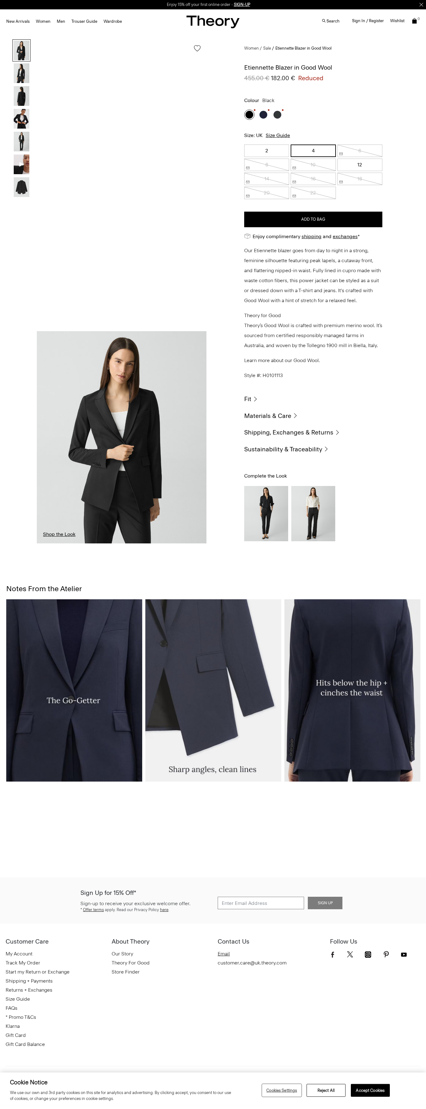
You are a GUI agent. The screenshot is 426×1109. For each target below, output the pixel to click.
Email (224, 954)
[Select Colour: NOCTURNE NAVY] (263, 115)
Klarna (13, 1026)
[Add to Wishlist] (196, 51)
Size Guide (278, 135)
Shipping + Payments (29, 981)
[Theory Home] (213, 21)
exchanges (345, 236)
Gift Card (16, 1035)
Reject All (326, 1090)
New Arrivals (18, 21)
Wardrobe (113, 21)
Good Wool (306, 360)
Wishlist (397, 20)
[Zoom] (195, 532)
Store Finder (126, 972)
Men (61, 21)
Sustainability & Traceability (283, 449)
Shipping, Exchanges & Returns (288, 432)
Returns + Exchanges (29, 990)
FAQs (11, 1008)
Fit (247, 399)
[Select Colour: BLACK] (249, 115)
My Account (19, 954)
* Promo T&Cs (21, 1017)
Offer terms (93, 909)
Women (43, 21)
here (164, 909)
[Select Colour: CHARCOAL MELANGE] (277, 115)
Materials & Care (267, 416)
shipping (312, 236)
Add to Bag (313, 219)
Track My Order (23, 963)
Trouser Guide (84, 21)
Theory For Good (131, 963)
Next (197, 437)
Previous (46, 437)
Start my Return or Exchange (38, 972)
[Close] (421, 5)
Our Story (122, 954)
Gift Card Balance (25, 1044)
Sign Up (325, 903)
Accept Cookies (370, 1090)
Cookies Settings (281, 1090)
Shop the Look (59, 534)
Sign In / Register (368, 20)
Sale (267, 48)
